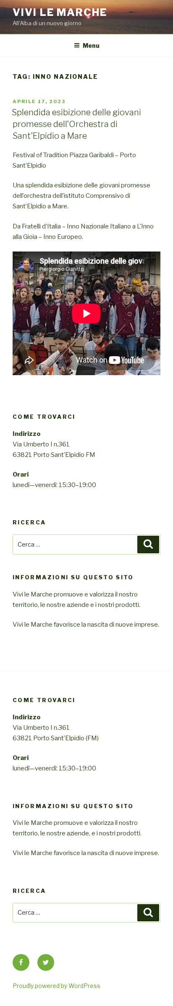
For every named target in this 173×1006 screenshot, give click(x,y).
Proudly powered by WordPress (56, 985)
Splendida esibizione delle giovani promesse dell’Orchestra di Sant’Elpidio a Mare (76, 124)
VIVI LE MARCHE (60, 12)
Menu (91, 45)
